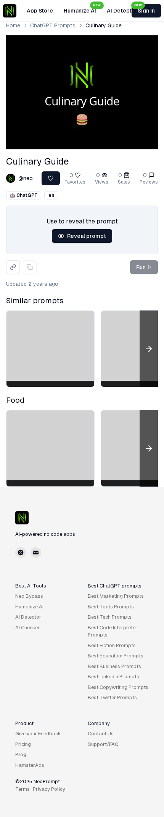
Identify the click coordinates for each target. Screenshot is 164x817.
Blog (20, 754)
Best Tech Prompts (110, 617)
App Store (40, 11)
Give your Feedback (38, 733)
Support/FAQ (103, 744)
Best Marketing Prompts (116, 596)
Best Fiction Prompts (112, 645)
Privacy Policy (49, 789)
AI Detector (124, 8)
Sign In (146, 11)
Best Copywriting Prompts (118, 687)
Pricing (23, 744)
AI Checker (27, 627)
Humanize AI (82, 8)
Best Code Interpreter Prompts (112, 631)
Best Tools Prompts (111, 607)
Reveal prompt (86, 236)
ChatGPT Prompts (53, 25)
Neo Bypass (29, 596)
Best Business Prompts (114, 666)
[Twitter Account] (20, 552)
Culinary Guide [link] (103, 25)
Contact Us (101, 733)
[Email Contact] (36, 552)
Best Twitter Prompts (112, 697)
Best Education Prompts (115, 656)
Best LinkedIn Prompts (113, 676)
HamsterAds (29, 765)
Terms (22, 789)
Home (13, 25)
